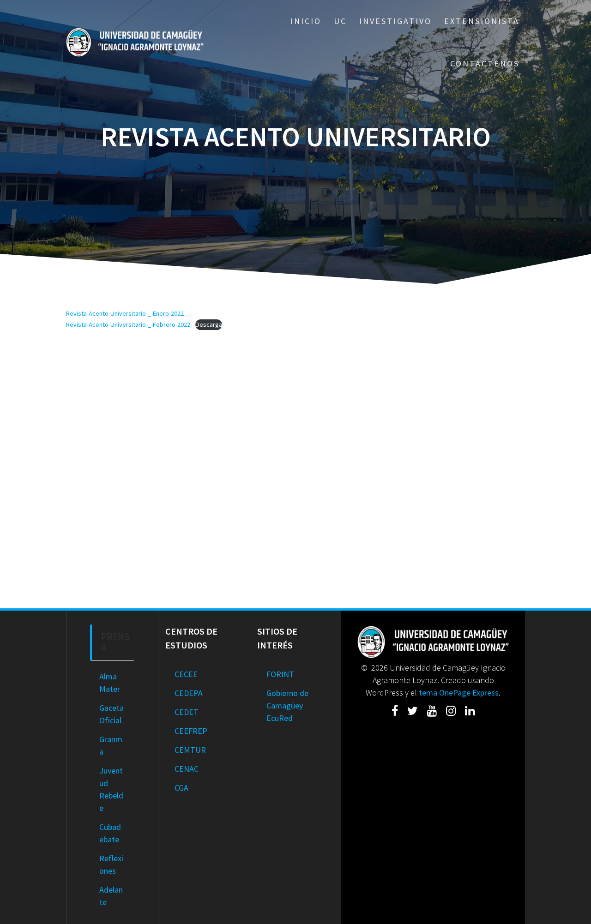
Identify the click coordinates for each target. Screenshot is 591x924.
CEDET (187, 712)
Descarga (208, 324)
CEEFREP (191, 731)
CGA (181, 787)
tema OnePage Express (459, 692)
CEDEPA (189, 693)
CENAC (187, 768)
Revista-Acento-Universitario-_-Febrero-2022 (128, 324)
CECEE (186, 674)
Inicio (305, 21)
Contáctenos (484, 63)
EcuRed (279, 718)
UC (340, 21)
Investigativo (395, 21)
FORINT (280, 674)
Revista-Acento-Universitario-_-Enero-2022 (125, 313)
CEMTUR (190, 749)
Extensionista (481, 21)
